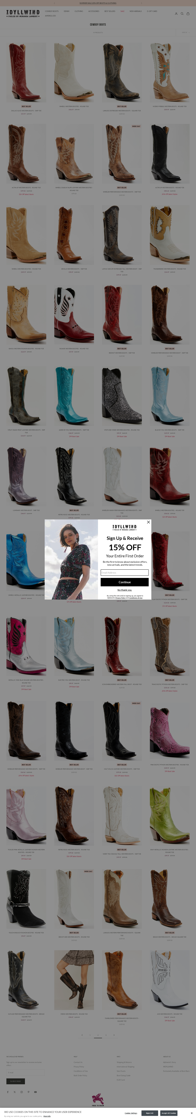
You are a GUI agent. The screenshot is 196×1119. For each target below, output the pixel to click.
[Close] (192, 1113)
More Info (47, 1116)
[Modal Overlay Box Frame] (98, 559)
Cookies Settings (131, 1113)
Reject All (149, 1113)
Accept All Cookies (169, 1113)
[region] (98, 1113)
